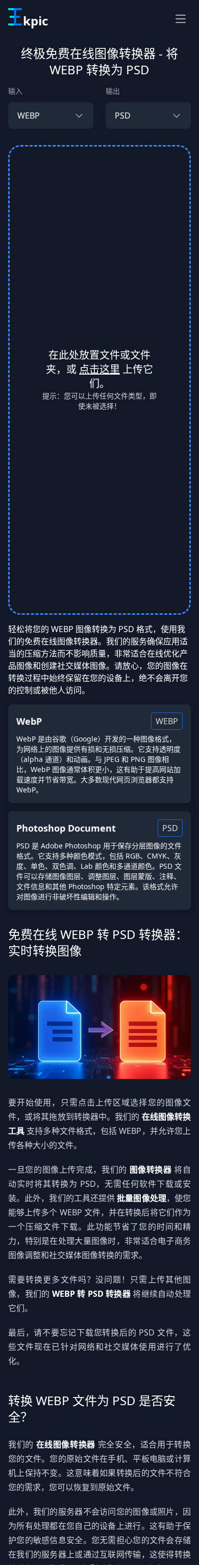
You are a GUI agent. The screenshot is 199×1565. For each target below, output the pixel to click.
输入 (15, 91)
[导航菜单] (180, 19)
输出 (113, 91)
